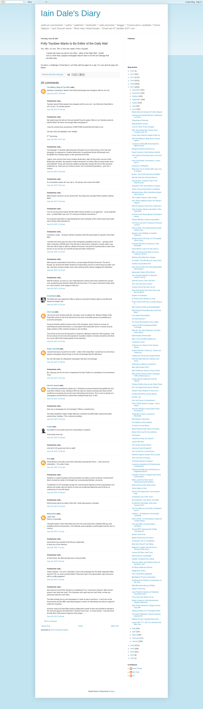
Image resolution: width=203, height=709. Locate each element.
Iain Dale (136, 672)
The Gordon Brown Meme (141, 445)
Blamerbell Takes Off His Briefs (143, 272)
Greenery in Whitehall (140, 166)
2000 (132, 658)
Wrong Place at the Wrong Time (144, 485)
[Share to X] (78, 74)
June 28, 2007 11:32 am (56, 288)
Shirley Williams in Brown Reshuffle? (146, 220)
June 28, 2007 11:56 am (56, 399)
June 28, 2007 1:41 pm (55, 532)
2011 (132, 74)
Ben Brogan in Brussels (141, 419)
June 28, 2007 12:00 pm (56, 419)
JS (134, 676)
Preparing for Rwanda (140, 120)
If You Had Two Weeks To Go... (143, 597)
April (134, 632)
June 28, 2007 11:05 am (56, 201)
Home (80, 626)
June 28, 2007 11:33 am (56, 305)
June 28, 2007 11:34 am (56, 341)
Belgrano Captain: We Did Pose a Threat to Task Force (144, 548)
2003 (132, 655)
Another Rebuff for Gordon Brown (144, 394)
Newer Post (45, 626)
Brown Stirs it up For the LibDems (144, 432)
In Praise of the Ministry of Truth (143, 299)
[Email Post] (68, 74)
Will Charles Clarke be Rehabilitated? (146, 307)
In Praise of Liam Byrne (140, 426)
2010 (132, 77)
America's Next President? (142, 448)
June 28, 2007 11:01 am (56, 185)
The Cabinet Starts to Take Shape (144, 198)
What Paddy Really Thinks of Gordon (146, 429)
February (135, 638)
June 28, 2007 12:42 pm (56, 506)
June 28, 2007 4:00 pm (55, 580)
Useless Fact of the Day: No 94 (143, 287)
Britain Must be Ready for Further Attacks (147, 112)
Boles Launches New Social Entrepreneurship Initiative (143, 481)
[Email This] (73, 74)
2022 (132, 71)
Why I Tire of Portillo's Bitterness (144, 339)
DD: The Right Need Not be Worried (145, 387)
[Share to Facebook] (80, 74)
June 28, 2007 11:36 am (56, 362)
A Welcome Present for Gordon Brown (146, 356)
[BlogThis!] (75, 74)
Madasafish (51, 514)
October (135, 96)
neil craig (50, 312)
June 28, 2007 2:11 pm (55, 547)
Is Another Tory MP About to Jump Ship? (147, 261)
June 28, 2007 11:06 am (56, 224)
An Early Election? (139, 319)
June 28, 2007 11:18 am (56, 252)
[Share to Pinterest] (83, 74)
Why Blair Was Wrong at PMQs (143, 586)
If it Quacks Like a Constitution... (144, 541)
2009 (132, 81)
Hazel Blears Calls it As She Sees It (145, 249)
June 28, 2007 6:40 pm (55, 616)
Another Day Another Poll (141, 264)
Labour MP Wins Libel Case (142, 552)
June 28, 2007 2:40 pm (55, 561)
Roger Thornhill (53, 349)
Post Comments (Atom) (59, 630)
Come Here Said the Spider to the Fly (146, 135)
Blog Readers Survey (140, 124)
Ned (48, 459)
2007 (132, 87)
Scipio (49, 427)
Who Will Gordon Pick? (140, 367)
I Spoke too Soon (138, 342)
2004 (132, 652)
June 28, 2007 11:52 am (56, 378)
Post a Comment (50, 621)
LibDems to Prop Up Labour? (143, 439)
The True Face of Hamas (141, 458)
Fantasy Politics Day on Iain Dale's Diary (147, 384)
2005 (132, 649)
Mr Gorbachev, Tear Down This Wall (145, 500)
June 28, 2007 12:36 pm (56, 493)
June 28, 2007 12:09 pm (56, 451)
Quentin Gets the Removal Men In (144, 177)
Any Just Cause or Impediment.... (144, 400)
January (135, 641)
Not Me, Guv (136, 397)
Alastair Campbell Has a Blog (143, 559)
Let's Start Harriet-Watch (141, 315)
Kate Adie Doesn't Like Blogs (142, 544)
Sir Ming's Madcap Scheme (142, 567)
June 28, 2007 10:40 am (56, 94)
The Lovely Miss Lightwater (142, 574)
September (136, 100)
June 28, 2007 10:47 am (56, 139)
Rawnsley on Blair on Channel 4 (144, 364)
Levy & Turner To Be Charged (143, 127)
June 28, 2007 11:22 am (56, 270)
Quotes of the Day (138, 534)
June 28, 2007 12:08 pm (56, 438)
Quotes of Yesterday (139, 295)
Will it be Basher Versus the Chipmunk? (146, 206)
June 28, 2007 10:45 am (56, 109)
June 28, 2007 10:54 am (56, 172)
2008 (132, 84)
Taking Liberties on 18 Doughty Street (146, 611)
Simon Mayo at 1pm (139, 488)
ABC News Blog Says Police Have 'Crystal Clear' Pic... (145, 131)
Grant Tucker (137, 668)
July (134, 106)
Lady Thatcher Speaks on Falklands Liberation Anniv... (145, 593)
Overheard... (136, 435)
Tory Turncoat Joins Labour (142, 284)
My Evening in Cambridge (141, 556)
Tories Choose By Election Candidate (146, 189)
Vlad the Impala (53, 385)
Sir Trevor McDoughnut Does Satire (145, 322)
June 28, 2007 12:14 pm (56, 467)
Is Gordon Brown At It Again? (142, 461)
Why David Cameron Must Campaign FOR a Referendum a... (146, 375)
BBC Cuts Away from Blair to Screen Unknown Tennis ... (145, 253)
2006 (132, 645)
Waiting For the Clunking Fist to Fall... (146, 619)
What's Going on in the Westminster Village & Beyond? (145, 601)
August (135, 103)
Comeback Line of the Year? (142, 497)
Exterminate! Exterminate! (141, 336)
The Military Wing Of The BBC (58, 87)
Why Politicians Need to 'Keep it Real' (146, 371)
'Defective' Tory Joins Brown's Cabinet (146, 186)
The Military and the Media (142, 422)
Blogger (111, 691)
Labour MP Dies (138, 442)
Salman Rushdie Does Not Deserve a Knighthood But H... (146, 470)
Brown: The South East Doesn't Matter (146, 174)
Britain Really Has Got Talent (142, 538)
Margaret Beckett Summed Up (143, 149)
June (134, 109)
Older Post (115, 626)
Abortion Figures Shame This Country (146, 455)
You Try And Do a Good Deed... (143, 451)
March (134, 635)
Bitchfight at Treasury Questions (144, 577)
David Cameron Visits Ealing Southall (146, 152)
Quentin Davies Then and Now (143, 281)
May (134, 629)
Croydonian (51, 296)
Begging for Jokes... (139, 571)
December (136, 90)
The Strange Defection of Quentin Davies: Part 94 (144, 276)
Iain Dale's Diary (70, 13)
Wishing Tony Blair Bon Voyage (143, 257)
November (136, 93)
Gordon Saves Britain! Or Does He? (145, 391)
